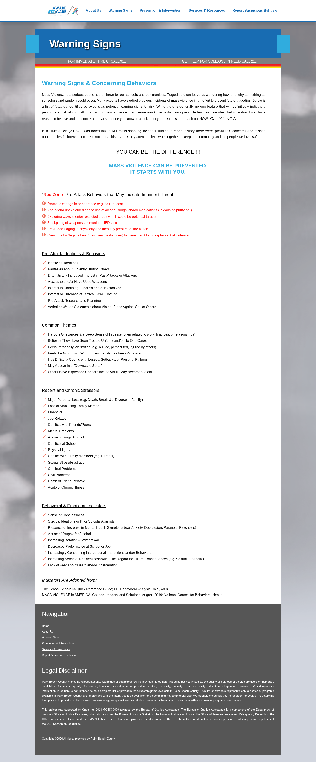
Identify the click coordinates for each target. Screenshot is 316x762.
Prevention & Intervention (160, 10)
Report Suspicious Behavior (255, 10)
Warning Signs (120, 10)
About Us (93, 10)
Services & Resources (207, 10)
